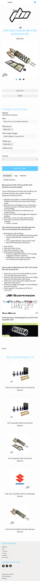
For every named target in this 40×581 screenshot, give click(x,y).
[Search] (6, 2)
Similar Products (9, 180)
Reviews (23, 176)
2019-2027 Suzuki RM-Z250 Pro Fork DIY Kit (20, 388)
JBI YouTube (5, 557)
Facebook (7, 566)
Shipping (4, 547)
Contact (4, 553)
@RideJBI (4, 555)
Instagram (3, 566)
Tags (16, 176)
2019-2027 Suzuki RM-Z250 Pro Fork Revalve (20, 494)
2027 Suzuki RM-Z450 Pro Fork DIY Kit (20, 423)
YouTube (10, 566)
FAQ (3, 549)
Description (7, 176)
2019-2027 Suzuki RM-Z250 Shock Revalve (20, 529)
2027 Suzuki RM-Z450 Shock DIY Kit (20, 458)
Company (4, 551)
